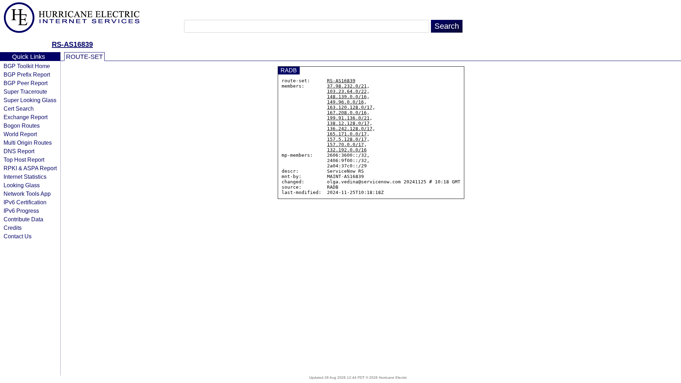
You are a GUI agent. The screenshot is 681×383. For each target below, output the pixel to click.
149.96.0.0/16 (345, 102)
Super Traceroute (25, 91)
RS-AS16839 (72, 44)
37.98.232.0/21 (347, 86)
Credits (13, 227)
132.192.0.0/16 (347, 149)
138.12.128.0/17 (348, 123)
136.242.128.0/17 (349, 128)
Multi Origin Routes (28, 142)
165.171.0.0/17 (347, 134)
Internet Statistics (25, 176)
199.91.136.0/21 (348, 118)
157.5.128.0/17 (347, 139)
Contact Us (18, 236)
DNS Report (19, 151)
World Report (20, 134)
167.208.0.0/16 (347, 112)
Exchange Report (26, 117)
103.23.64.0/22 (347, 91)
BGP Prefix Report (27, 74)
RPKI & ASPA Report (30, 168)
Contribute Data (23, 219)
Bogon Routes (22, 125)
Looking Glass (22, 185)
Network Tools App (27, 193)
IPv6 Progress (21, 210)
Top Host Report (24, 159)
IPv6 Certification (25, 202)
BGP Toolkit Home (27, 66)
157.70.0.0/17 (345, 144)
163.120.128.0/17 (349, 107)
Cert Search (19, 108)
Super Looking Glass (30, 100)
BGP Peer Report (26, 83)
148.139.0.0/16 (347, 96)
